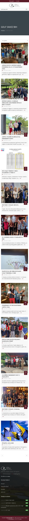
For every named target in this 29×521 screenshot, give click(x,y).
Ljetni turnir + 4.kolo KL (8, 503)
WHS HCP (3, 492)
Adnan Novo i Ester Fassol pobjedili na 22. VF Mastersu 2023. (12, 67)
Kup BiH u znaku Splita (10, 205)
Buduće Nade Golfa (7, 500)
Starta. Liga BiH (8, 443)
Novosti (2, 483)
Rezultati (3, 489)
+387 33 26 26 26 (6, 474)
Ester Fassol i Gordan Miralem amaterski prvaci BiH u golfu (11, 102)
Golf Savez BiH (4, 9)
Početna (3, 30)
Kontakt (17, 1)
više (22, 74)
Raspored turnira (4, 486)
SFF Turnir (5, 510)
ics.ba (20, 518)
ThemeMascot (11, 518)
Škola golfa (11, 1)
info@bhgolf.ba (16, 474)
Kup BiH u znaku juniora (11, 409)
